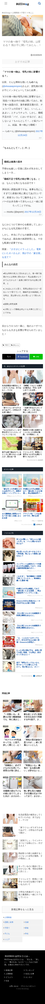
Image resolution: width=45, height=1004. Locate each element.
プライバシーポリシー (28, 986)
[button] (4, 637)
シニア (7, 939)
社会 (7, 981)
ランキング (29, 970)
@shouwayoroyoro (12, 86)
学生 (26, 934)
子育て (7, 345)
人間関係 (8, 917)
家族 (26, 928)
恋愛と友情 (8, 922)
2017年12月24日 (32, 212)
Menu (6, 3)
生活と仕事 (29, 974)
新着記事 (9, 970)
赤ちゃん (16, 345)
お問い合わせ (13, 986)
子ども (7, 934)
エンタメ (28, 977)
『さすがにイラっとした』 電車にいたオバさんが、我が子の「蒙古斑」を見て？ (22, 253)
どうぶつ (9, 977)
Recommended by (32, 460)
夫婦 (26, 922)
